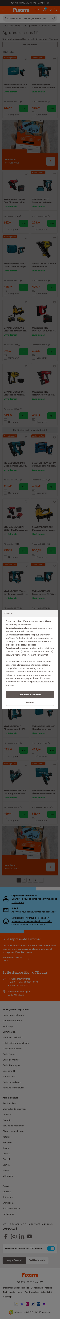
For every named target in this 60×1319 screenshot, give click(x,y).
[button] (30, 694)
